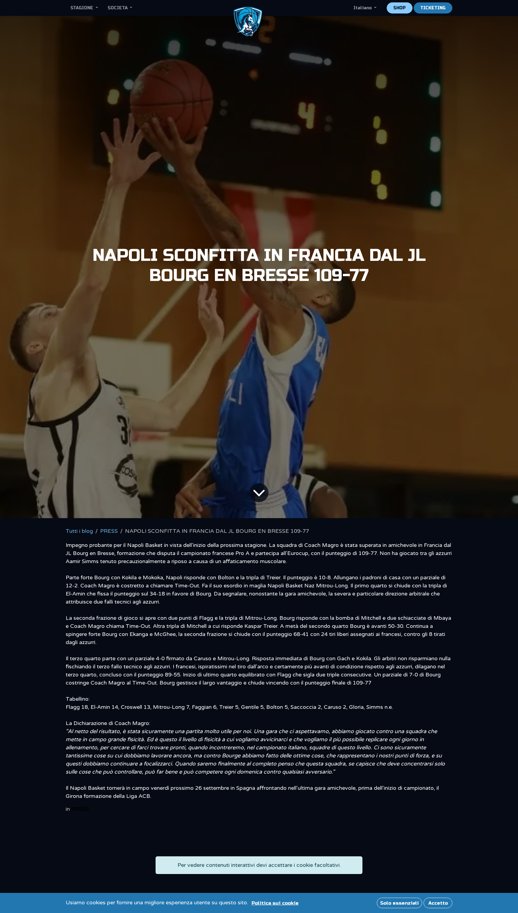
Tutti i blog (79, 531)
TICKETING (432, 7)
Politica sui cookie (275, 903)
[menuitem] (84, 8)
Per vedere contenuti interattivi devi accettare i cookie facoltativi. (259, 865)
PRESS (109, 531)
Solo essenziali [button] (399, 903)
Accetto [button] (438, 903)
